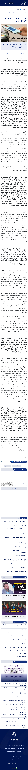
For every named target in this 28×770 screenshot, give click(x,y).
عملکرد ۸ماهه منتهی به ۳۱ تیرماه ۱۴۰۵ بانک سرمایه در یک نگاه (14, 715)
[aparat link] (15, 763)
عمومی (17, 10)
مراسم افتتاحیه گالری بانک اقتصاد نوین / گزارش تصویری (14, 697)
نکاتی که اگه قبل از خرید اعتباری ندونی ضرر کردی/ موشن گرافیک (14, 684)
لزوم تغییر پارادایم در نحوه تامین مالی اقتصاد (16, 650)
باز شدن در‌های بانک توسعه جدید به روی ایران (15, 616)
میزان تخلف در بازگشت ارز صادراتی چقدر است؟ (16, 704)
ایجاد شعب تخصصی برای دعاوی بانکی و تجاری (16, 564)
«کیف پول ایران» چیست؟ (20, 630)
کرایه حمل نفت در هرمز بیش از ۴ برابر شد (17, 525)
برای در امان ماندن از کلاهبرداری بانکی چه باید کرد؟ (15, 647)
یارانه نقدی (7, 466)
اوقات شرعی (7, 748)
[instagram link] (12, 763)
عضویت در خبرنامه (20, 748)
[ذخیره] (9, 13)
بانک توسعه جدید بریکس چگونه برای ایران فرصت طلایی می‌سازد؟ (14, 701)
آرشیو (7, 745)
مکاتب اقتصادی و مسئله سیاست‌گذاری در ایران (16, 636)
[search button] (5, 3)
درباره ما (16, 745)
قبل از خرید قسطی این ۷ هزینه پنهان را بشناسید (16, 633)
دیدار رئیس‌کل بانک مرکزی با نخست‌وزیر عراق (16, 719)
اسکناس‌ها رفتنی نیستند (21, 555)
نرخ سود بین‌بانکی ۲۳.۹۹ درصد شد (18, 547)
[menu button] (2, 3)
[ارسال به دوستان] (13, 13)
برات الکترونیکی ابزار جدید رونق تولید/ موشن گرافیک (15, 639)
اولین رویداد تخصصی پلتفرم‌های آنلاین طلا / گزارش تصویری (14, 726)
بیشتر (3, 577)
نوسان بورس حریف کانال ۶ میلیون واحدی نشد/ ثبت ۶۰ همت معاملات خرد (15, 543)
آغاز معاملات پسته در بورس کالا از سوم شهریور (16, 571)
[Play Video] (14, 586)
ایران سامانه (10, 759)
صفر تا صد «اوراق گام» (21, 656)
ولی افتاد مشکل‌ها (22, 533)
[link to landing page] (18, 3)
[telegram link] (19, 763)
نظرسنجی (19, 751)
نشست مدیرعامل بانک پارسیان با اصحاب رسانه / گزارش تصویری (14, 692)
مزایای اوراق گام (23, 653)
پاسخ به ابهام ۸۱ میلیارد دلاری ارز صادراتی (17, 707)
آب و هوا (13, 748)
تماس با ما (21, 745)
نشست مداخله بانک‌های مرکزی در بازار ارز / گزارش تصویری (14, 722)
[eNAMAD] (14, 768)
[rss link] (9, 763)
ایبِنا (21, 58)
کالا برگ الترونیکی (16, 466)
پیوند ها (11, 745)
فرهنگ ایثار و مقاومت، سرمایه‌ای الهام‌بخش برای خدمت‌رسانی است (15, 538)
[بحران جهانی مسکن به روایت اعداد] (14, 673)
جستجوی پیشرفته (11, 751)
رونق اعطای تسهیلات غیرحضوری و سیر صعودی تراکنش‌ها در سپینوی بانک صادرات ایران (15, 560)
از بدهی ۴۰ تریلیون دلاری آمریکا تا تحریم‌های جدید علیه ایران (15, 529)
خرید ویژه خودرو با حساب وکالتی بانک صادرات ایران (15, 521)
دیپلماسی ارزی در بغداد (21, 712)
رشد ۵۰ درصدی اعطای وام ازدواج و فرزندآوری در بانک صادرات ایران (15, 551)
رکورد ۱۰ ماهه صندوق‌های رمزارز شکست (17, 567)
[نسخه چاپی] (6, 13)
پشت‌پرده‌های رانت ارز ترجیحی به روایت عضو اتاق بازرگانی (14, 688)
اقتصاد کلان (24, 10)
